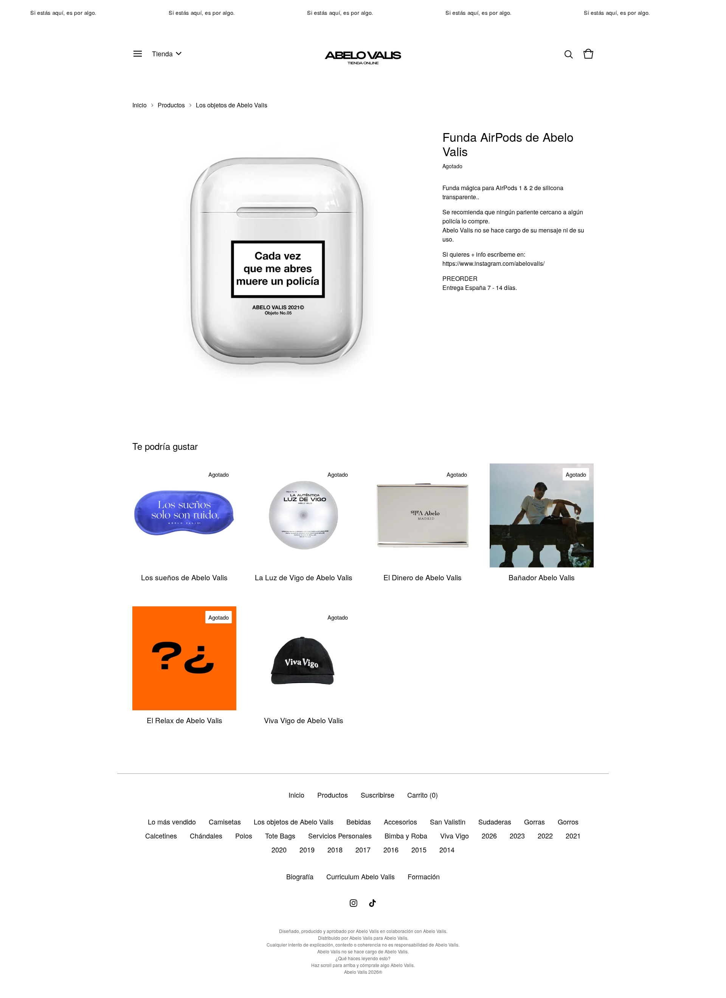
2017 (363, 849)
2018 (335, 849)
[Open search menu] (569, 53)
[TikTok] (372, 903)
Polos (243, 835)
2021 (573, 835)
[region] (363, 12)
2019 (307, 849)
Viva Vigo (454, 835)
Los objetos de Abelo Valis (231, 105)
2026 (489, 835)
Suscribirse (377, 795)
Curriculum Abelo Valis (360, 876)
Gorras (534, 821)
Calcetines (161, 835)
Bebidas (358, 821)
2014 (447, 849)
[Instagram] (353, 903)
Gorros (568, 821)
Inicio (139, 105)
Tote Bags (280, 835)
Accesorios (400, 821)
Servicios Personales (340, 835)
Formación (424, 876)
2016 (391, 849)
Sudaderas (494, 821)
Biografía (299, 876)
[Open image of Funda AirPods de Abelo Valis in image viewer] (276, 257)
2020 (279, 849)
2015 (419, 849)
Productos (171, 105)
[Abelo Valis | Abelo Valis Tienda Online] (363, 54)
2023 (517, 835)
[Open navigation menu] (137, 53)
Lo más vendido (172, 821)
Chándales (206, 835)
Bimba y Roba (406, 835)
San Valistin (447, 821)
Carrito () (422, 795)
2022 (545, 835)
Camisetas (225, 821)
